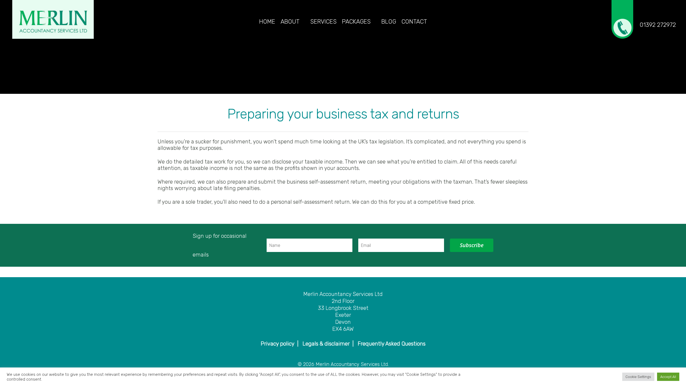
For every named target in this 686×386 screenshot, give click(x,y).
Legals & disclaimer (326, 343)
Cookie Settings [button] (638, 377)
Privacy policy (277, 343)
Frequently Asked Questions (392, 343)
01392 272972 (658, 24)
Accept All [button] (668, 377)
